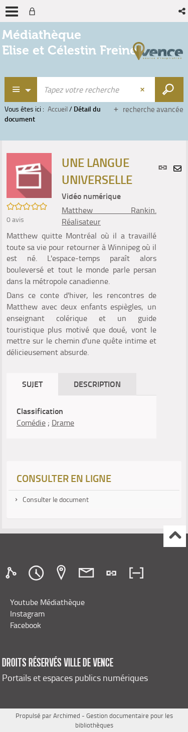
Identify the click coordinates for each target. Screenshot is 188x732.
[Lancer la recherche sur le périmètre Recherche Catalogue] (169, 89)
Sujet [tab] (32, 384)
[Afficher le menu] (12, 12)
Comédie (31, 422)
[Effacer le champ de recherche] (143, 89)
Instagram (27, 613)
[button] (182, 11)
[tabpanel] (81, 417)
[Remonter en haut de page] (174, 536)
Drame (63, 422)
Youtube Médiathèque (47, 602)
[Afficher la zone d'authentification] (34, 11)
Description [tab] (97, 384)
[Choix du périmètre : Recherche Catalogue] (21, 89)
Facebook (25, 625)
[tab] (12, 573)
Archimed (66, 715)
